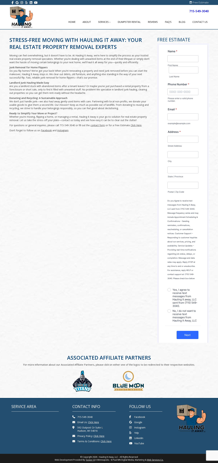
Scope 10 (90, 459)
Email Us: (88, 422)
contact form (97, 125)
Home (71, 21)
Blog (182, 21)
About (87, 21)
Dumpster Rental (129, 21)
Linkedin (138, 438)
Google (138, 422)
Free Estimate (201, 2)
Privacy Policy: (90, 436)
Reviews (153, 21)
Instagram (139, 427)
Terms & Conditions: (94, 441)
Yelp (136, 432)
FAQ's (168, 21)
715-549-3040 (199, 11)
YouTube (139, 443)
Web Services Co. (155, 459)
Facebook (139, 417)
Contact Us (200, 21)
